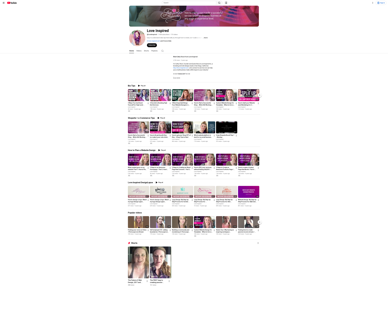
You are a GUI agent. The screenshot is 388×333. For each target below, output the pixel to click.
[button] (176, 78)
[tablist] (194, 50)
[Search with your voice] (226, 3)
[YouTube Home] (12, 3)
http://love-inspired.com (180, 68)
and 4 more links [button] (165, 41)
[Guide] (3, 3)
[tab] (131, 50)
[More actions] (148, 103)
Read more (176, 78)
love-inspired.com (154, 41)
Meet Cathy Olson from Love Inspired (185, 57)
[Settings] (373, 3)
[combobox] (190, 3)
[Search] (219, 3)
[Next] (260, 95)
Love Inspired (131, 107)
